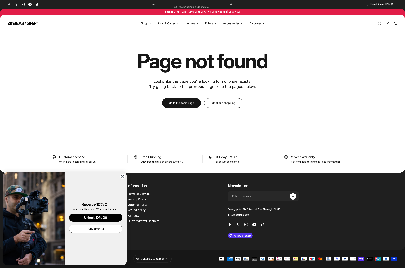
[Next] (231, 4)
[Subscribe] (293, 196)
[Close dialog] (122, 176)
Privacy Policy (136, 199)
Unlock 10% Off (95, 217)
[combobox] (381, 4)
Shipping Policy (137, 204)
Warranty (133, 215)
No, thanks (96, 229)
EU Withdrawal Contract (143, 221)
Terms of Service (138, 193)
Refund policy (136, 210)
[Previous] (153, 4)
